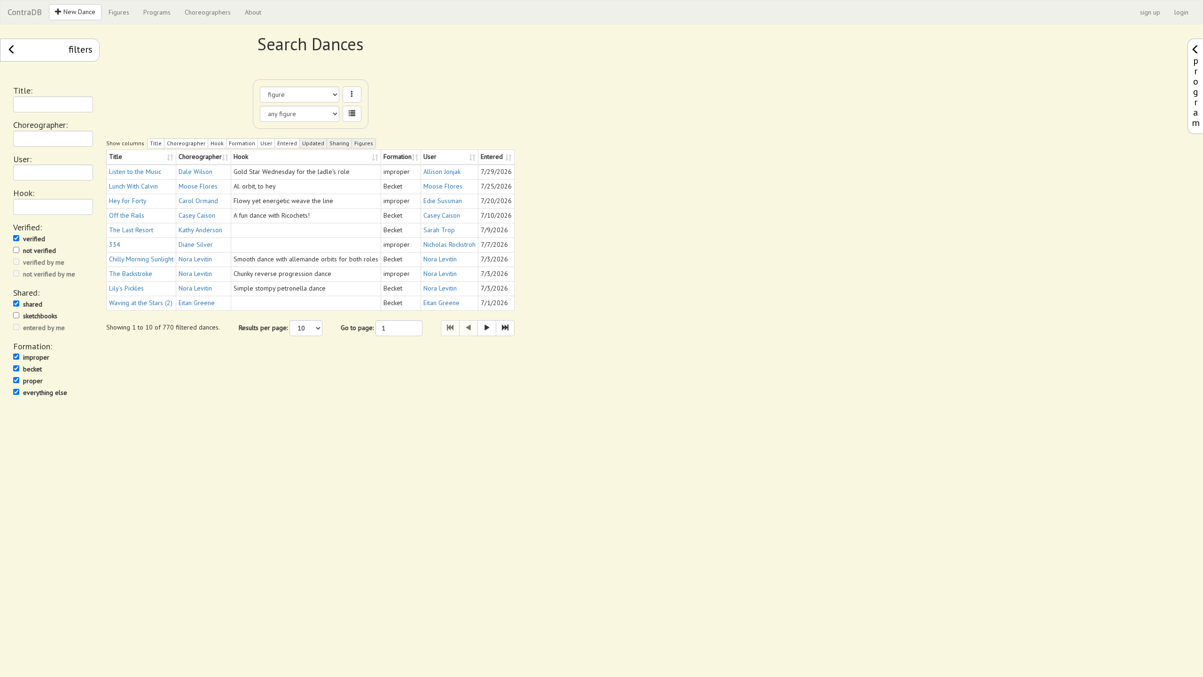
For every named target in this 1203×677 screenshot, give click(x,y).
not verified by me (49, 274)
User (266, 143)
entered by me (44, 327)
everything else (45, 392)
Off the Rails (126, 215)
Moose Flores (198, 186)
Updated (313, 143)
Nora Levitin (195, 259)
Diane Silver (196, 244)
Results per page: (263, 327)
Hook (217, 143)
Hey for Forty (128, 201)
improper (36, 357)
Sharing (339, 143)
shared (32, 304)
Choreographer (186, 143)
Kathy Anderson (200, 230)
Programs (157, 12)
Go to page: (357, 327)
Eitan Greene (197, 303)
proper (33, 381)
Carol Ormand (198, 201)
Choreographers (208, 12)
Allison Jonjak (442, 171)
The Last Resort (131, 230)
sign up (1150, 12)
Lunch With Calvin (133, 186)
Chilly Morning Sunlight (141, 259)
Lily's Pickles (126, 288)
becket (32, 369)
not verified (39, 250)
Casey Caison (197, 215)
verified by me (43, 262)
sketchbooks (40, 316)
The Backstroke (130, 273)
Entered (287, 143)
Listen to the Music (135, 171)
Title (156, 143)
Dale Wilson (195, 171)
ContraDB (25, 12)
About (253, 12)
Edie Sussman (442, 201)
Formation (242, 143)
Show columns (125, 143)
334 (114, 244)
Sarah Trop (439, 230)
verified (34, 239)
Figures (119, 12)
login (1181, 12)
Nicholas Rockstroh (449, 244)
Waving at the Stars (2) (140, 303)
